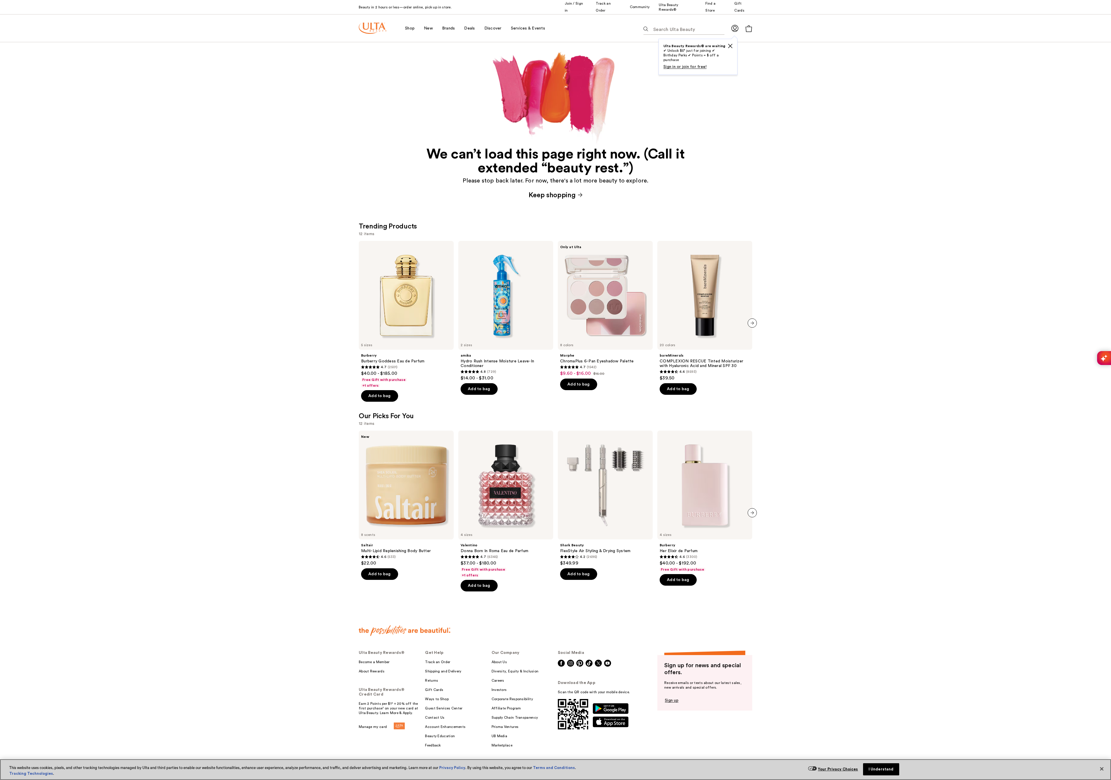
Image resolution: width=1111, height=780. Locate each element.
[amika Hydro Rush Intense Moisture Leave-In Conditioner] (505, 311)
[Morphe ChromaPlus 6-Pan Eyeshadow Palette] (605, 308)
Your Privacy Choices (838, 769)
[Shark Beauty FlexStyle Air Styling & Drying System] (605, 498)
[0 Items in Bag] (748, 28)
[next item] (752, 323)
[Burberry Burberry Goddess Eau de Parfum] (406, 314)
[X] (730, 46)
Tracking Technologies (31, 773)
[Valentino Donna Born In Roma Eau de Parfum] (505, 504)
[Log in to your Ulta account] (734, 28)
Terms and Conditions (554, 768)
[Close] (1101, 769)
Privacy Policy (452, 768)
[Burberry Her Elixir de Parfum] (704, 501)
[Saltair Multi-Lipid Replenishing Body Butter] (406, 498)
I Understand (881, 769)
